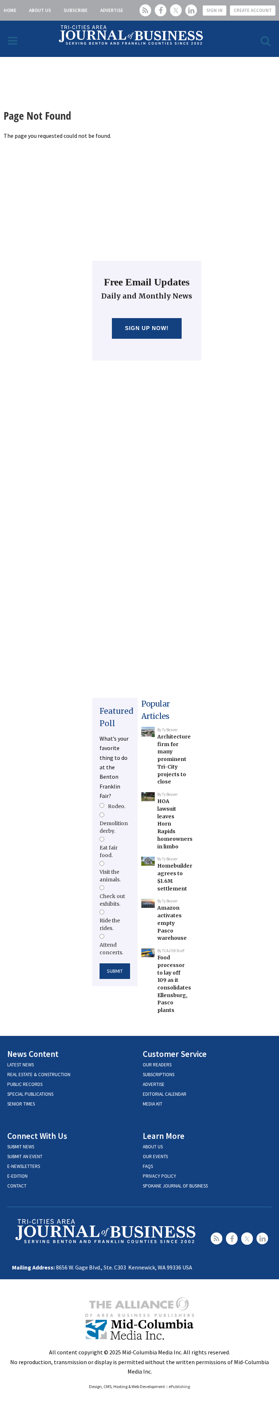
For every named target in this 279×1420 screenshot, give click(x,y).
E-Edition (17, 1176)
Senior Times (21, 1104)
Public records (25, 1084)
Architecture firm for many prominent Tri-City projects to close (174, 759)
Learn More (164, 1136)
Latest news (20, 1065)
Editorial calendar (164, 1094)
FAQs (148, 1166)
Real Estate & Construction (38, 1074)
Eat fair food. (109, 851)
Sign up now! (147, 328)
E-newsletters (23, 1166)
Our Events (155, 1156)
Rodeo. (116, 806)
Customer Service (175, 1054)
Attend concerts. (111, 948)
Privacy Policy (159, 1176)
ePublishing (179, 1386)
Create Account (253, 10)
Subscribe (76, 10)
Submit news (20, 1147)
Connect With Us (37, 1136)
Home (10, 10)
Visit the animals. (110, 875)
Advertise (111, 10)
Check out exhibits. (112, 900)
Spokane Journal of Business (175, 1186)
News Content (32, 1054)
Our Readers (157, 1065)
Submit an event (25, 1156)
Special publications (30, 1094)
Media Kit (152, 1104)
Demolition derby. (114, 827)
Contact (17, 1186)
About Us (40, 10)
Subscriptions (158, 1074)
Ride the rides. (110, 924)
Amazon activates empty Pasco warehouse (172, 923)
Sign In (214, 10)
